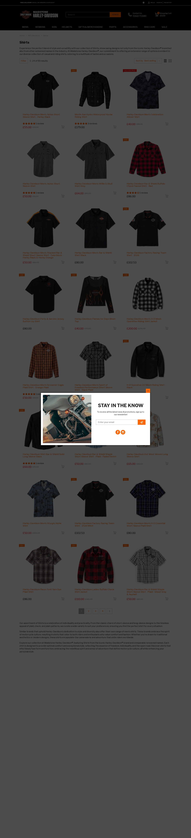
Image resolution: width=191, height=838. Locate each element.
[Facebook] (118, 432)
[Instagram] (123, 432)
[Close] (148, 391)
